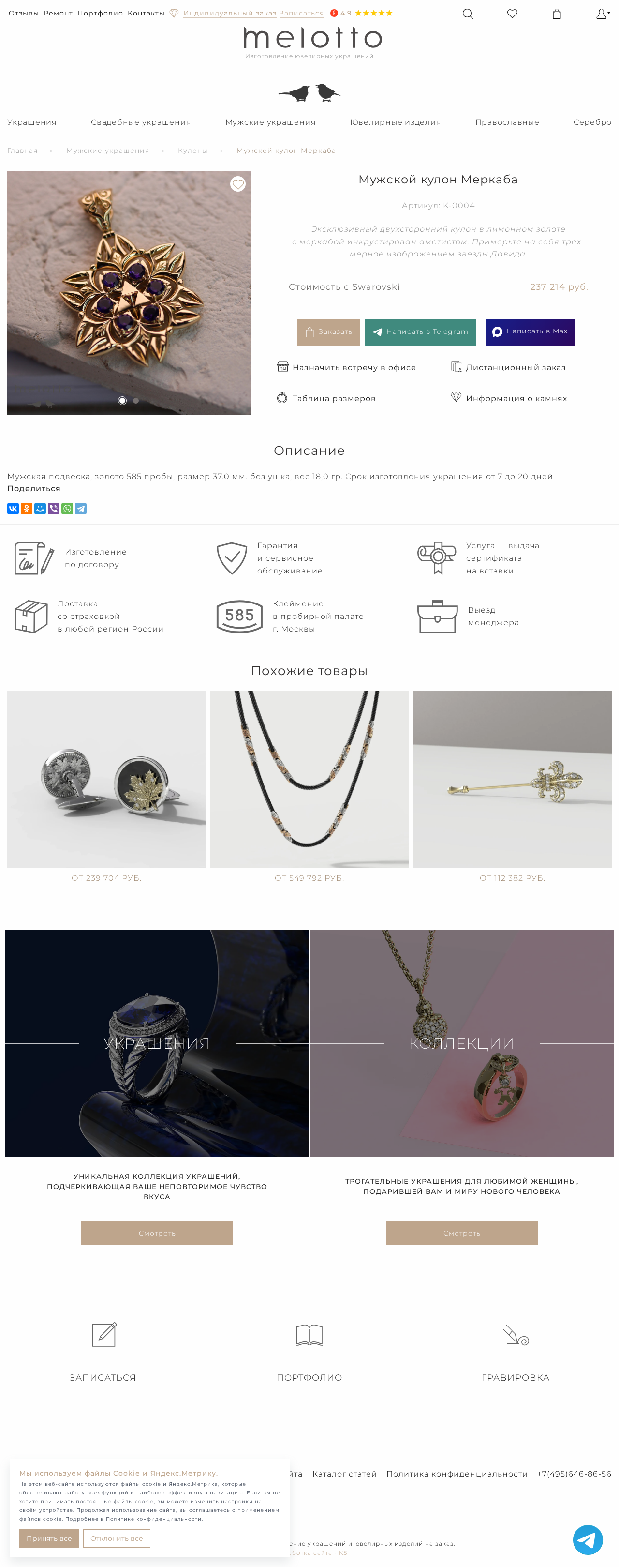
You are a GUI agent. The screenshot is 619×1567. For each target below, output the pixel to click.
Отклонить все (116, 1538)
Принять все (49, 1538)
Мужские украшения (270, 122)
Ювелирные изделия (396, 122)
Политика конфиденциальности (457, 1473)
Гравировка (516, 1377)
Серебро (593, 122)
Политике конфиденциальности (154, 1519)
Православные (507, 122)
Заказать (336, 331)
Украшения (32, 122)
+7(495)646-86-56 (574, 1473)
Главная (22, 150)
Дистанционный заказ (516, 367)
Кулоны (193, 150)
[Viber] (53, 508)
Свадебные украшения (141, 122)
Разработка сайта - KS (309, 1552)
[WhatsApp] (67, 508)
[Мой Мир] (40, 508)
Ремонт (58, 13)
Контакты (146, 13)
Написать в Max (537, 331)
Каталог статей (344, 1473)
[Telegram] (81, 508)
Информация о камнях (516, 398)
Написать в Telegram (427, 331)
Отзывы (24, 13)
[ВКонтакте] (13, 508)
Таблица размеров (334, 398)
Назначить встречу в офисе (354, 367)
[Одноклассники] (26, 508)
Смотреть (157, 1233)
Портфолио (100, 13)
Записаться (103, 1377)
